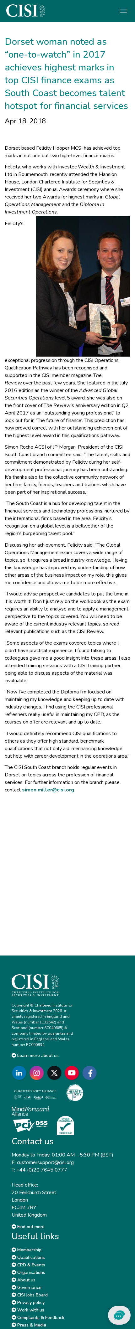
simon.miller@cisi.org (48, 789)
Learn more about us (37, 1056)
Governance (28, 1287)
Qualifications (30, 1257)
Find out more (30, 1227)
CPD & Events (30, 1265)
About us (25, 1280)
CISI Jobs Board (32, 1295)
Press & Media (31, 1325)
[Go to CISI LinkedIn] (20, 1073)
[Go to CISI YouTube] (73, 1073)
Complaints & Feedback (40, 1318)
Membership (28, 1250)
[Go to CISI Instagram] (38, 1073)
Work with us (30, 1310)
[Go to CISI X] (55, 1073)
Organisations (30, 1272)
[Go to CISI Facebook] (91, 1073)
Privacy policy (30, 1303)
